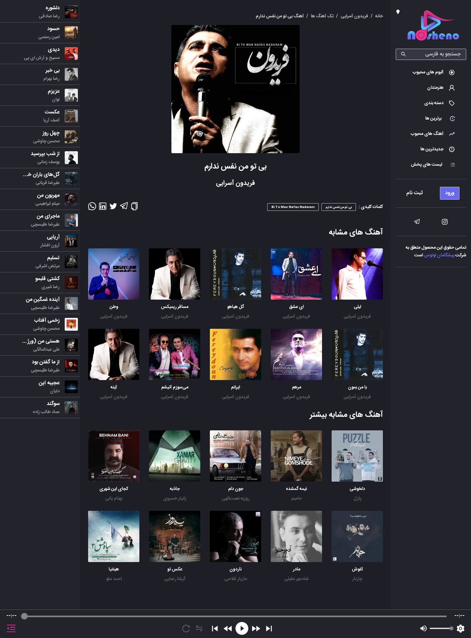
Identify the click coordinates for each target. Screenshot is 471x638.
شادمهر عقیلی (296, 579)
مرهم (296, 387)
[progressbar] (235, 616)
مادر (296, 569)
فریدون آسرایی (357, 316)
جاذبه (175, 489)
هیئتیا (114, 569)
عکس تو (174, 569)
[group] (235, 624)
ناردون (235, 569)
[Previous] (214, 628)
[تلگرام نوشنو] (417, 221)
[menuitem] (431, 72)
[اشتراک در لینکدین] (103, 208)
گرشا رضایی (175, 579)
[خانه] (433, 27)
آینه (114, 387)
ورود (449, 193)
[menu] (431, 191)
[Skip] (269, 628)
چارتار (357, 579)
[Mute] (423, 628)
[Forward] (255, 628)
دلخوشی (357, 489)
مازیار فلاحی (235, 579)
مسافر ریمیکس (174, 307)
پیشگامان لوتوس (439, 255)
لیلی (357, 307)
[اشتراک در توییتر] (113, 208)
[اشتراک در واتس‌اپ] (92, 208)
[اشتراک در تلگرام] (124, 208)
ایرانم (235, 387)
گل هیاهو (235, 307)
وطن (114, 307)
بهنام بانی (113, 498)
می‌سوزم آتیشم (174, 387)
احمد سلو (114, 579)
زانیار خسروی (174, 498)
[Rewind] (228, 628)
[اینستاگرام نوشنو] (444, 221)
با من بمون (357, 387)
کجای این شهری (113, 489)
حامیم (296, 498)
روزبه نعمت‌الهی (236, 498)
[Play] (242, 628)
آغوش (357, 569)
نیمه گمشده (296, 489)
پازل (357, 498)
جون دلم (235, 489)
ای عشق (296, 307)
